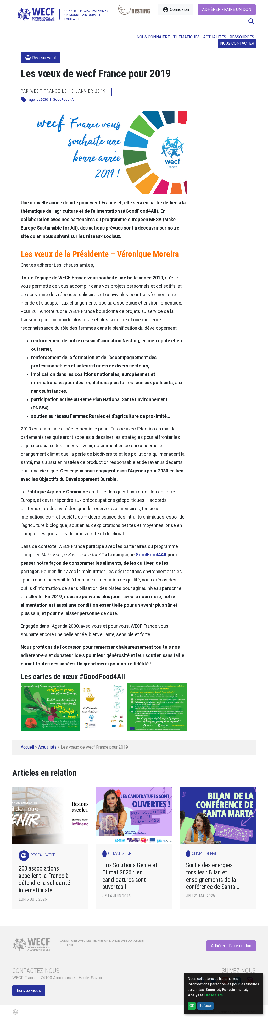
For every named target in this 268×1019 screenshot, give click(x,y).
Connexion (176, 10)
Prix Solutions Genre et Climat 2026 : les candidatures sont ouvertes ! (129, 876)
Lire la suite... (214, 995)
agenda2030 (38, 100)
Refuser (205, 1006)
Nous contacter (237, 43)
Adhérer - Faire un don (226, 9)
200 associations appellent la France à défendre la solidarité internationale (44, 879)
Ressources (242, 37)
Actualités (47, 747)
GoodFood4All (64, 100)
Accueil (27, 747)
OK (191, 1006)
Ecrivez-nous (29, 990)
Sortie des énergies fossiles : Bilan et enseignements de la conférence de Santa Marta (211, 876)
